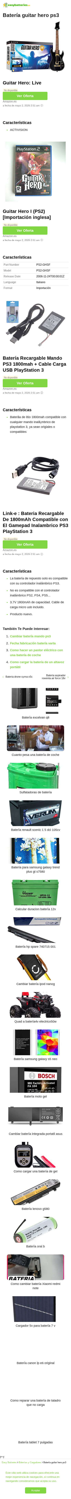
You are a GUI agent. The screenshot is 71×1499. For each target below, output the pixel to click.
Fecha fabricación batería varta (33, 643)
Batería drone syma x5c (19, 676)
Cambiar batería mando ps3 (30, 636)
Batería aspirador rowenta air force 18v (53, 677)
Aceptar (35, 1490)
